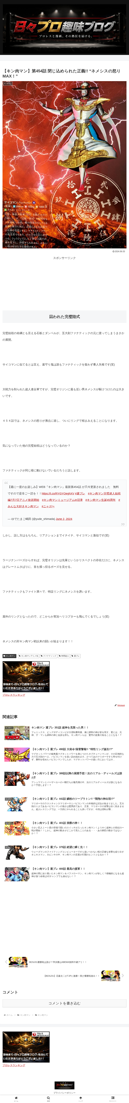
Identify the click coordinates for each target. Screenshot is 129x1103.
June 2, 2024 (64, 519)
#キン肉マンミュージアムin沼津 (62, 500)
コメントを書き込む (64, 1003)
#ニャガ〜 (48, 506)
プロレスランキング (14, 694)
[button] (119, 673)
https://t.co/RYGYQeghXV (58, 493)
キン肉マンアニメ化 (29, 656)
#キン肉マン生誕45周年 (100, 500)
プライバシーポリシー (64, 1093)
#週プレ (80, 493)
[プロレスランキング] (26, 1046)
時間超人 (65, 656)
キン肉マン (10, 656)
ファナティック (49, 656)
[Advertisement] (64, 282)
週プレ (77, 656)
